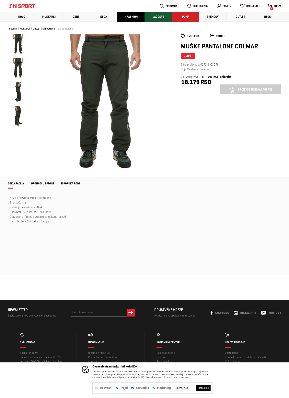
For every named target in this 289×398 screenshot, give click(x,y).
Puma (185, 17)
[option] (103, 102)
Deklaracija (16, 183)
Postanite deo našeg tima (102, 357)
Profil (227, 5)
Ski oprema (49, 28)
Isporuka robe (70, 183)
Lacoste (158, 17)
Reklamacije (163, 361)
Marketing (164, 388)
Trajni (124, 388)
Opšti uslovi (231, 352)
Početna (12, 28)
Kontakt (92, 361)
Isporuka (161, 357)
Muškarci (49, 17)
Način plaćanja (233, 361)
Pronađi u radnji (42, 183)
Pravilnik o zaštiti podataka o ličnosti (245, 357)
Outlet (240, 17)
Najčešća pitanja (165, 352)
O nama (92, 352)
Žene (76, 17)
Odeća (36, 28)
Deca (103, 17)
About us (105, 352)
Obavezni (106, 388)
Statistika (142, 388)
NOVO (21, 17)
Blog (267, 17)
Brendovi (213, 17)
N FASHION (131, 17)
